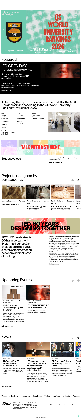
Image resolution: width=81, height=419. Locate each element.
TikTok (47, 396)
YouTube (56, 396)
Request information (70, 7)
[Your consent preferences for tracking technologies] (78, 416)
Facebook (37, 396)
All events (5, 326)
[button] (72, 180)
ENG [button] (76, 2)
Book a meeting (54, 162)
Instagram (26, 396)
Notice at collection (40, 417)
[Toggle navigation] (79, 8)
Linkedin (66, 396)
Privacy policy (53, 405)
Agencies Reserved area (73, 405)
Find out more (6, 90)
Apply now (58, 7)
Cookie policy (62, 405)
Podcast (76, 396)
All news (5, 386)
